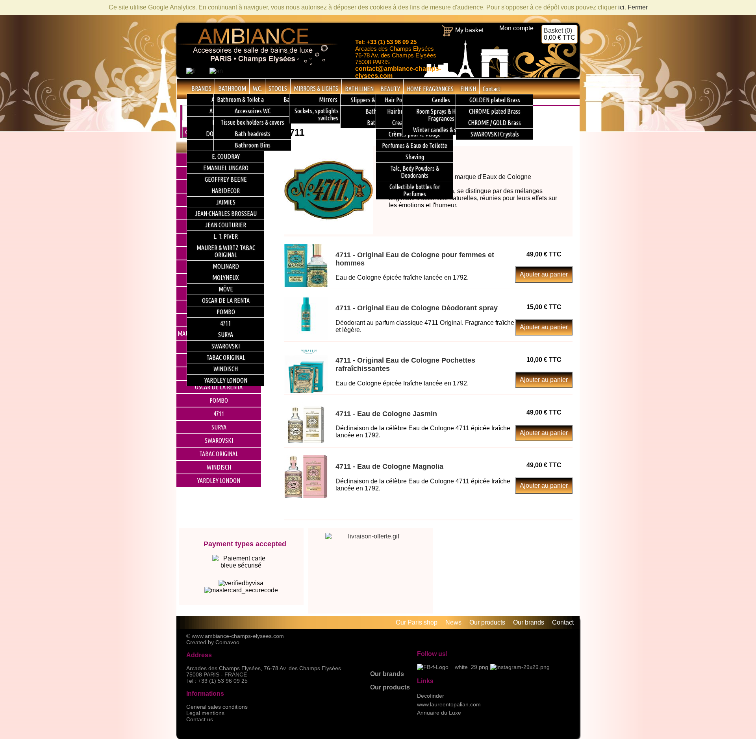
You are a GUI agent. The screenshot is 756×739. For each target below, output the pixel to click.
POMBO (218, 400)
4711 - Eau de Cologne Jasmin (386, 414)
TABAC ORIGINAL (218, 453)
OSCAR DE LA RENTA (219, 387)
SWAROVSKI (219, 440)
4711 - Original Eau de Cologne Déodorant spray (416, 308)
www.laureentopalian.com (449, 704)
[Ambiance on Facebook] (452, 667)
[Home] (182, 88)
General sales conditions (217, 707)
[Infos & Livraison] (370, 559)
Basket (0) (559, 34)
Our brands (387, 674)
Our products (390, 687)
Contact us (199, 719)
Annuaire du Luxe (439, 713)
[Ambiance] (257, 64)
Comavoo (227, 642)
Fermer (638, 7)
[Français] (191, 71)
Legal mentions (205, 713)
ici (621, 7)
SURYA (218, 427)
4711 (218, 413)
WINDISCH (219, 467)
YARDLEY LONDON (218, 480)
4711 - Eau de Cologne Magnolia (389, 466)
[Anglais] (216, 71)
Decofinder (430, 696)
